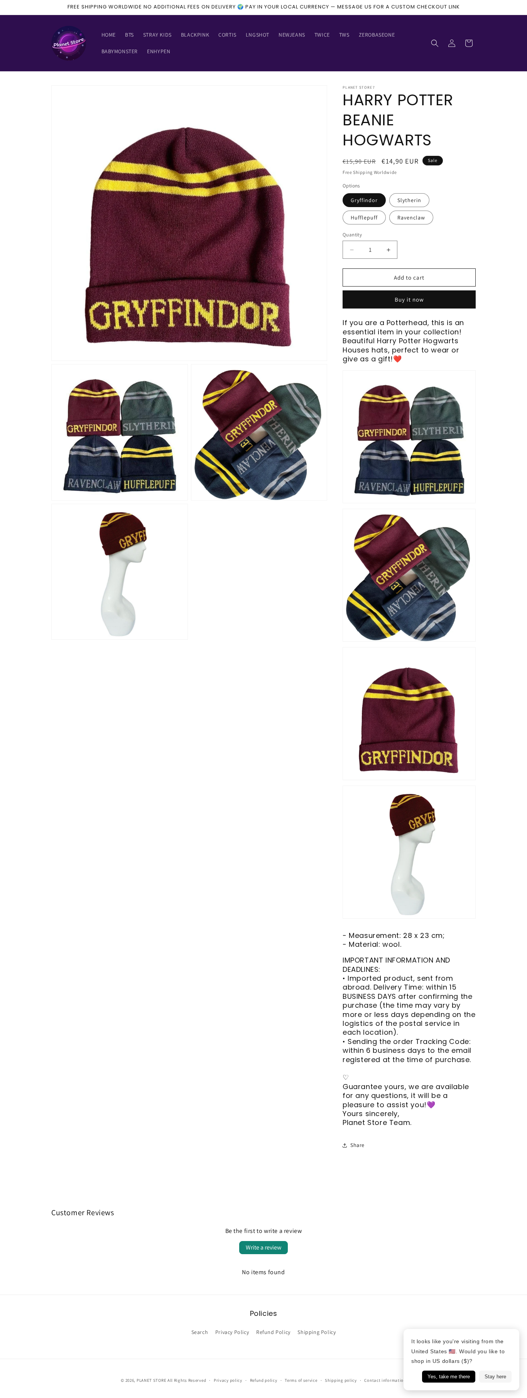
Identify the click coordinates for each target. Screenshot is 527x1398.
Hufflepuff (364, 217)
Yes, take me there (448, 1376)
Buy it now (409, 299)
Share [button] (357, 1145)
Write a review (263, 1247)
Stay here (495, 1376)
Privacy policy (228, 1380)
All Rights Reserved (186, 1380)
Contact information (385, 1380)
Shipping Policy (316, 1332)
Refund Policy (273, 1332)
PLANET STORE (152, 1380)
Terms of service (301, 1380)
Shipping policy (341, 1380)
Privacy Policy (232, 1332)
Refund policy (263, 1380)
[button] (434, 43)
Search (199, 1332)
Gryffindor (364, 200)
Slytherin (409, 200)
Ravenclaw (411, 217)
